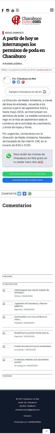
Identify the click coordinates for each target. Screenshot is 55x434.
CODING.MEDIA (34, 422)
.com (44, 70)
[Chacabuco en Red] (27, 20)
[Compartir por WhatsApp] (29, 193)
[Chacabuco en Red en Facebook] (3, 10)
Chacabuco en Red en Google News (27, 180)
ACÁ (40, 161)
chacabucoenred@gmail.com (27, 410)
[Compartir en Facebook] (24, 193)
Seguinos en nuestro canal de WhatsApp (27, 174)
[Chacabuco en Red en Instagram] (8, 10)
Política (4, 70)
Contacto (27, 416)
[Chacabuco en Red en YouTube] (13, 10)
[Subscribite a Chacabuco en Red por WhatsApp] (17, 10)
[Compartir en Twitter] (19, 193)
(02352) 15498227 (27, 406)
